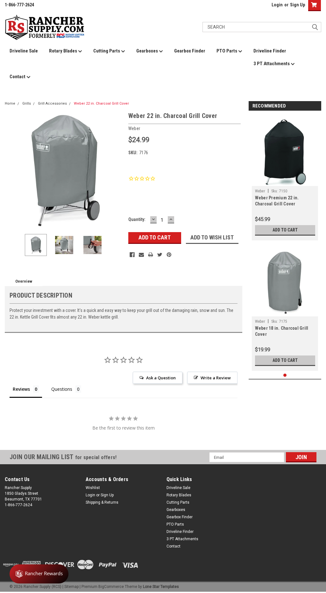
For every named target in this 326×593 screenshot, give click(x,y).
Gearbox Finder (189, 51)
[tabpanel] (285, 177)
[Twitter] (159, 254)
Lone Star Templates (161, 586)
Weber (260, 191)
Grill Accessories (52, 103)
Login (277, 4)
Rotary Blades (63, 51)
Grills (26, 103)
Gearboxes (147, 51)
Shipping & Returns (102, 502)
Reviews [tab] (21, 389)
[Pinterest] (169, 254)
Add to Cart (285, 229)
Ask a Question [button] (161, 378)
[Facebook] (132, 254)
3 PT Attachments (272, 63)
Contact (18, 76)
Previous (11, 170)
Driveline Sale (24, 51)
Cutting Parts (107, 51)
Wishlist (93, 488)
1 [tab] (285, 375)
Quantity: (136, 219)
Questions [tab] (61, 389)
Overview (23, 281)
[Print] (150, 254)
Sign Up (297, 4)
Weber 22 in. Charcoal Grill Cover (101, 103)
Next (117, 170)
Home (10, 103)
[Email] (141, 254)
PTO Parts (227, 51)
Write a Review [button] (216, 378)
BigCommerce (111, 586)
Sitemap (71, 586)
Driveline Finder (269, 51)
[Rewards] (39, 573)
